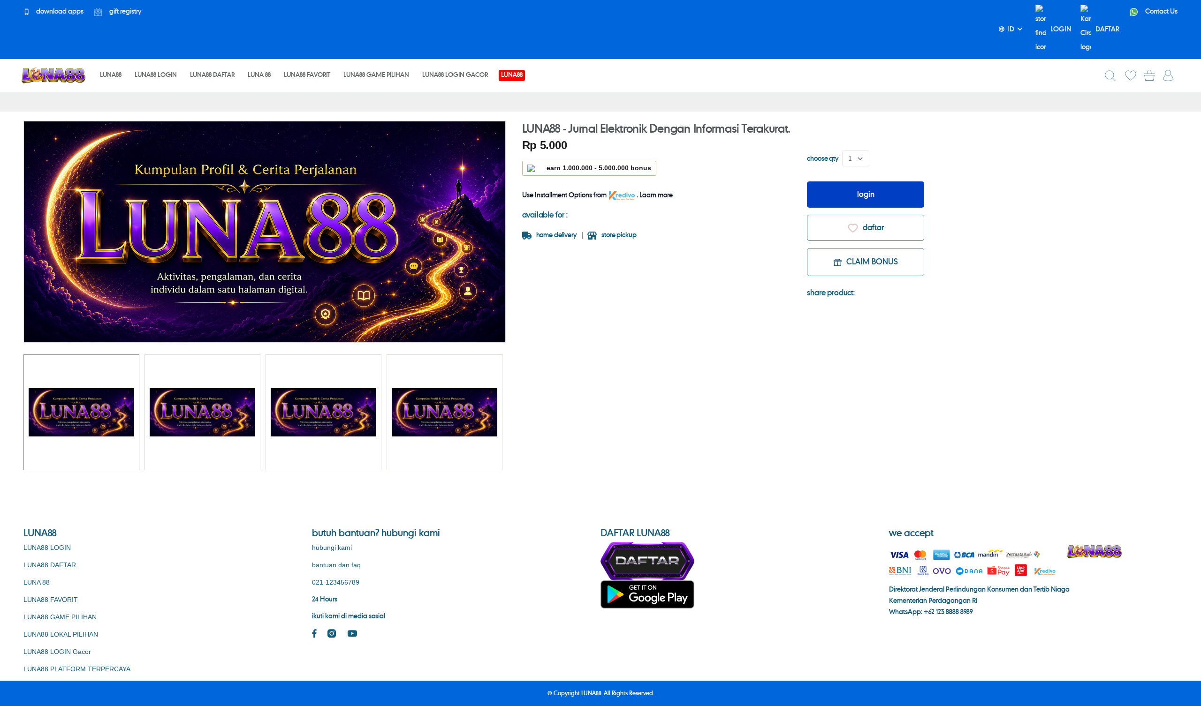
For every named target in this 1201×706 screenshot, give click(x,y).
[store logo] (53, 75)
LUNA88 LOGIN (47, 547)
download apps (59, 11)
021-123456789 (335, 582)
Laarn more (656, 195)
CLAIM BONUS (872, 262)
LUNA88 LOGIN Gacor (57, 651)
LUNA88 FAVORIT (50, 599)
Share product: (831, 293)
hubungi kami (332, 547)
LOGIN (1060, 29)
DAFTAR (1107, 29)
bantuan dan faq (336, 565)
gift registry (124, 11)
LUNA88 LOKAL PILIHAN (60, 634)
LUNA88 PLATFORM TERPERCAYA (76, 669)
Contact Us (1161, 11)
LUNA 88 (36, 582)
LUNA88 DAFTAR (49, 565)
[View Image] (81, 412)
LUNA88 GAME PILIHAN (60, 617)
